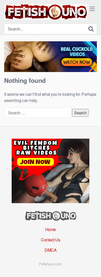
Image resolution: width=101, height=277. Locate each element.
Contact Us (50, 240)
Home (50, 229)
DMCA (50, 250)
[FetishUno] (45, 12)
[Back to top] (92, 265)
